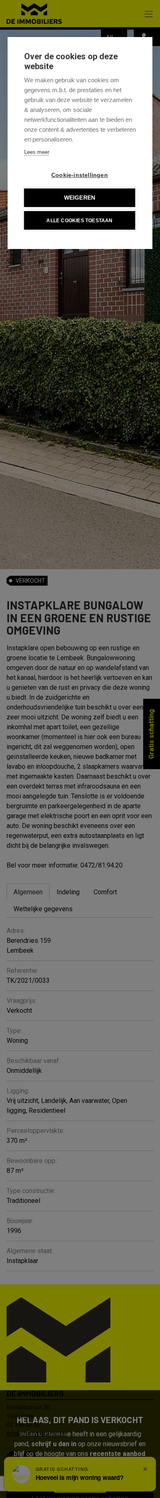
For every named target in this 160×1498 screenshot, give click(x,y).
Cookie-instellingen (79, 175)
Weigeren (80, 198)
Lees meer (36, 152)
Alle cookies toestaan (79, 220)
